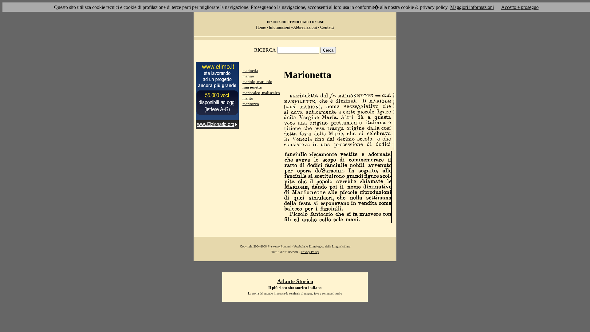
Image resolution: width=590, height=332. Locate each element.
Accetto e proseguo (520, 7)
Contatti (327, 27)
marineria (250, 70)
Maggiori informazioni (472, 7)
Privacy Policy (310, 252)
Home (261, 27)
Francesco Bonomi (279, 246)
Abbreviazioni (305, 27)
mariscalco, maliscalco (261, 92)
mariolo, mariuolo (257, 81)
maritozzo (250, 103)
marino (248, 76)
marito (247, 98)
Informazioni (279, 27)
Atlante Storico (295, 281)
